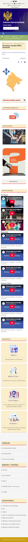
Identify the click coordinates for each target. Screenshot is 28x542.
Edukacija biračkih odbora (9, 448)
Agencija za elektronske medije (10, 527)
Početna (7, 36)
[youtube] (13, 1)
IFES (3, 509)
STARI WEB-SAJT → (14, 181)
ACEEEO (4, 512)
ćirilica (12, 7)
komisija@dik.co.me (19, 3)
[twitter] (11, 1)
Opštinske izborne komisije (11, 100)
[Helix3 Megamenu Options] (3, 33)
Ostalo (21, 36)
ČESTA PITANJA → (14, 400)
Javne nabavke (6, 475)
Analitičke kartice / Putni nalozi (10, 486)
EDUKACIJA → (14, 423)
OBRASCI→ (14, 355)
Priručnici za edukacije (8, 459)
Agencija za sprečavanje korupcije (11, 521)
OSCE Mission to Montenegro (10, 505)
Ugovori (4, 481)
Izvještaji (4, 492)
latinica (17, 7)
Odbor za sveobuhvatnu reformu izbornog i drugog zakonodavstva (13, 516)
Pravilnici (4, 470)
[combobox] (11, 28)
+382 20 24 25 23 (9, 3)
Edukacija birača (6, 453)
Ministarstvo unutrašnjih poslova (11, 524)
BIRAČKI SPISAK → (14, 376)
